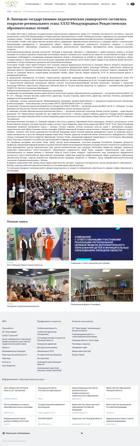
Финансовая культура (81, 351)
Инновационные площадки (13, 351)
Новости (17, 11)
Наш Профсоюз (8, 366)
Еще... (114, 4)
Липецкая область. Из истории (85, 340)
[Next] (128, 194)
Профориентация (79, 347)
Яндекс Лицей (78, 355)
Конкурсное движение (47, 344)
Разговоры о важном (81, 344)
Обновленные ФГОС (45, 351)
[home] (11, 4)
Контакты (105, 4)
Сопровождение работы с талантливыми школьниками (84, 335)
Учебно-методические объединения (47, 333)
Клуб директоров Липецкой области (49, 363)
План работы (60, 4)
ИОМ (9, 11)
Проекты (6, 347)
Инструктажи (43, 358)
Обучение (48, 4)
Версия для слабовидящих (18, 433)
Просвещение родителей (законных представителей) (49, 369)
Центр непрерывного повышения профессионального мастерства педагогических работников (16, 341)
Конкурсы (72, 4)
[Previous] (12, 194)
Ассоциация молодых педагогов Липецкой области (51, 339)
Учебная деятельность (47, 328)
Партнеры (6, 358)
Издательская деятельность (14, 355)
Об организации (32, 4)
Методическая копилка (89, 4)
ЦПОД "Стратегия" (10, 335)
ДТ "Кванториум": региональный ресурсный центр (86, 329)
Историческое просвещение (49, 355)
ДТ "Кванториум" (9, 332)
